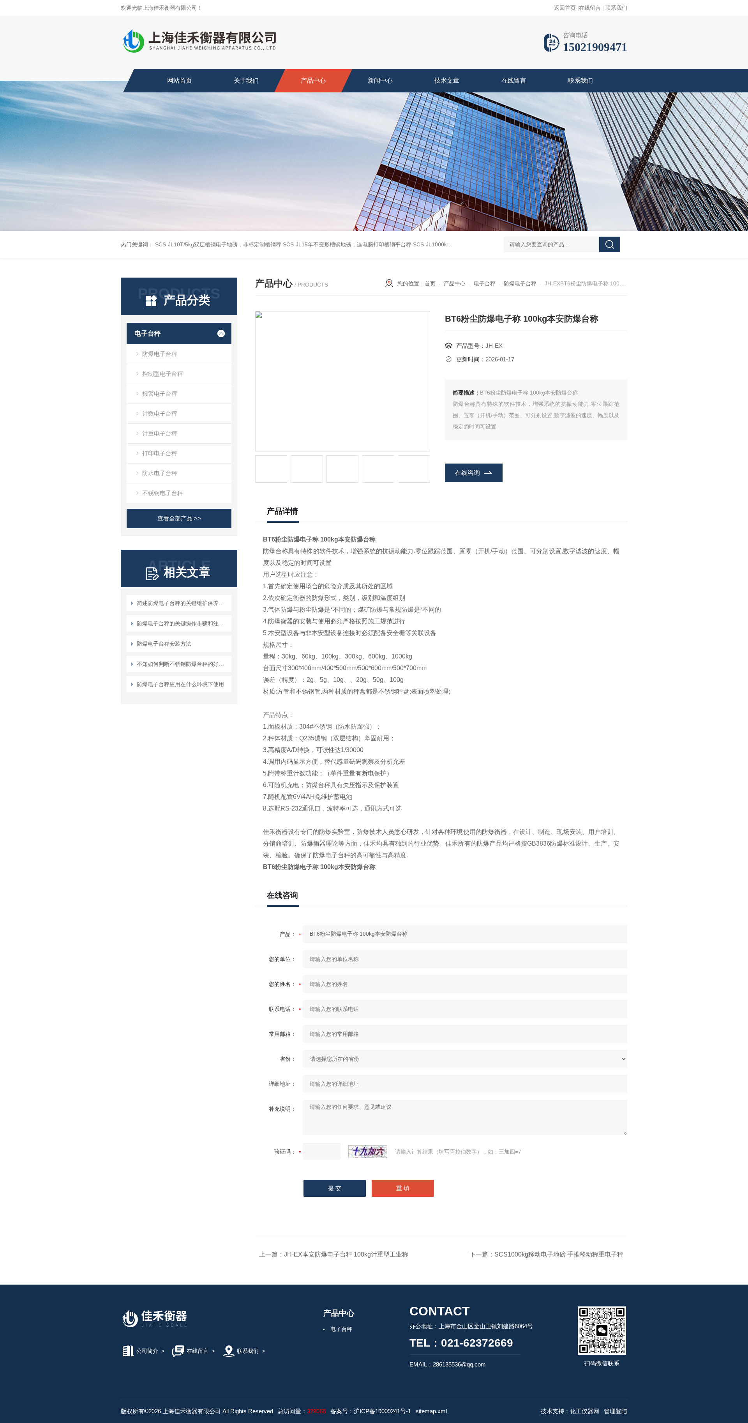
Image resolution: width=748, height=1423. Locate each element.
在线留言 (590, 8)
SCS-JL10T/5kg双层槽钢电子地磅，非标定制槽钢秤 (218, 244)
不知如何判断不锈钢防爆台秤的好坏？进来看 (183, 664)
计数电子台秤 (159, 413)
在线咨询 (467, 472)
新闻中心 (380, 80)
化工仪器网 (584, 1411)
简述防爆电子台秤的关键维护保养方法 (183, 603)
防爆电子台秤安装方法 (164, 644)
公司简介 (147, 1351)
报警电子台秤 (159, 393)
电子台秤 (147, 333)
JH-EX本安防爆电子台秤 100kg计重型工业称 (346, 1254)
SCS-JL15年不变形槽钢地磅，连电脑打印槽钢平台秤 (347, 244)
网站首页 (179, 80)
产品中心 (313, 80)
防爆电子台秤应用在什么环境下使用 (180, 684)
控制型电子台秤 (162, 373)
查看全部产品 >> (179, 518)
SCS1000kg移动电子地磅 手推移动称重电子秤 (558, 1254)
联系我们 (616, 8)
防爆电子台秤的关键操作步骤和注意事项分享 (183, 623)
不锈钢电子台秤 (162, 493)
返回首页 (565, 8)
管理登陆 (615, 1411)
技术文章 (446, 80)
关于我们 (246, 80)
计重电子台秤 (159, 433)
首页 (430, 283)
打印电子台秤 (159, 453)
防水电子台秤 (159, 473)
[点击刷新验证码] (367, 1151)
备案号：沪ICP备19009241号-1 (370, 1411)
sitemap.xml (431, 1411)
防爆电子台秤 (159, 353)
